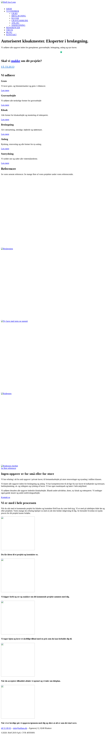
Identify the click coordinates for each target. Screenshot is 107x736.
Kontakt (11, 35)
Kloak (15, 18)
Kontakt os (5, 497)
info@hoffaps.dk (20, 728)
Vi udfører (12, 11)
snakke (15, 61)
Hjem (9, 9)
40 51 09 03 (6, 728)
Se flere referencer (8, 468)
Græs (14, 13)
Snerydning (18, 25)
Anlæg (15, 23)
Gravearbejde (19, 20)
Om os (9, 30)
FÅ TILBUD (7, 66)
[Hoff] (53, 3)
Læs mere (5, 90)
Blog (9, 32)
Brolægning (18, 16)
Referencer (13, 28)
